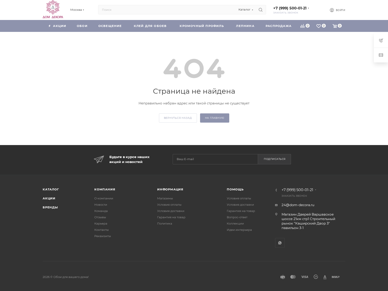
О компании (103, 198)
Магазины (165, 198)
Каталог (51, 189)
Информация (170, 189)
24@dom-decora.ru (298, 205)
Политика (164, 223)
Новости (100, 204)
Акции (49, 198)
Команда (101, 211)
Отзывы (100, 217)
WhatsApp (280, 243)
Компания (104, 189)
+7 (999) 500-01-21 (289, 8)
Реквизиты (102, 236)
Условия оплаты (169, 204)
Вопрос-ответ (237, 217)
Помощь (235, 189)
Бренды (50, 207)
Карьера (100, 223)
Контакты (101, 229)
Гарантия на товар (171, 217)
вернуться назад (178, 117)
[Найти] (260, 9)
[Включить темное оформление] (319, 10)
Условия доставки (170, 211)
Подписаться (275, 159)
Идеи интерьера (239, 229)
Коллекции (235, 223)
